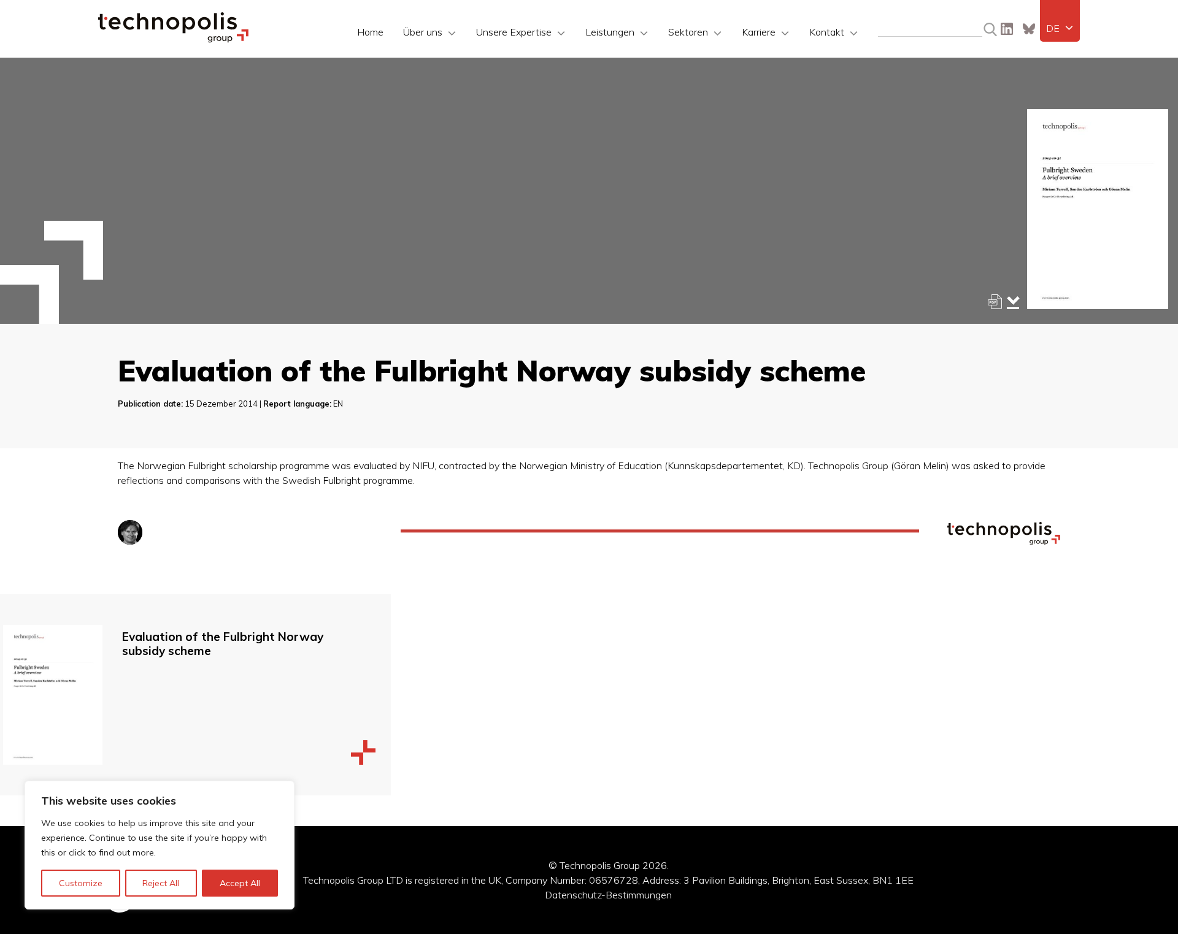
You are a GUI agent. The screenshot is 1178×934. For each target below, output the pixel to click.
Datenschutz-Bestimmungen (608, 895)
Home (370, 32)
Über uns (422, 32)
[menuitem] (1060, 28)
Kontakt (826, 32)
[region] (159, 845)
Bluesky (1029, 29)
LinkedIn (1007, 29)
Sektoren (688, 32)
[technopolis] (173, 39)
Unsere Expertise (514, 32)
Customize (80, 883)
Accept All (240, 883)
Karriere (759, 32)
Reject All (160, 883)
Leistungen (609, 32)
